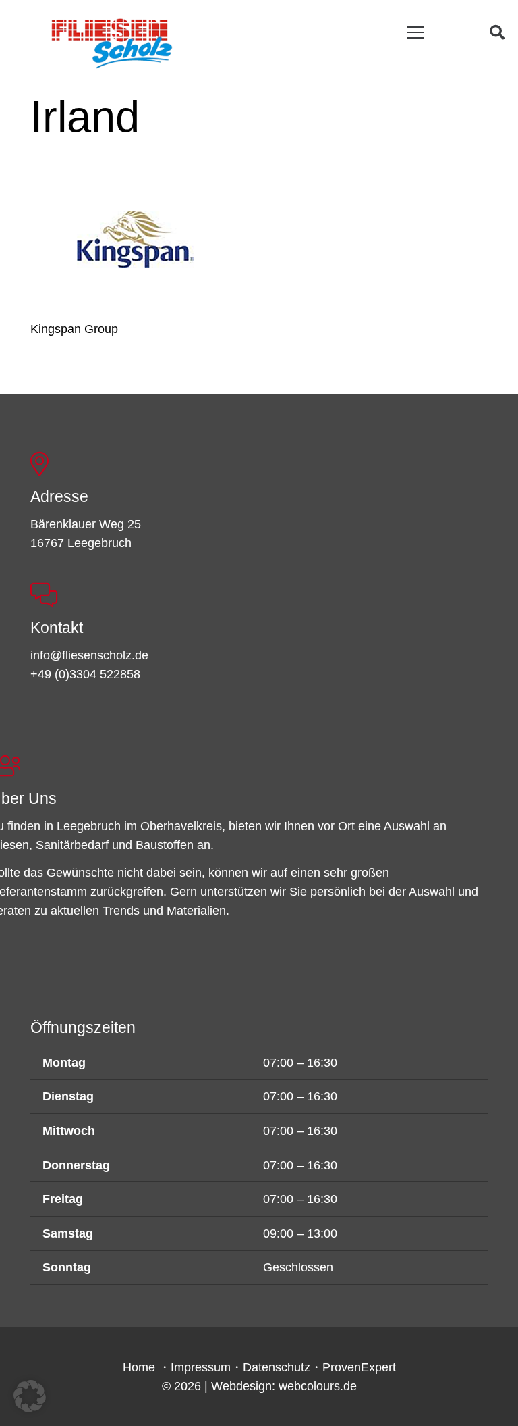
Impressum (201, 1367)
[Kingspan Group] (135, 240)
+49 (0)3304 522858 (85, 674)
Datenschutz (276, 1367)
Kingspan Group (74, 329)
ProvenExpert (359, 1367)
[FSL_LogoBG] (112, 41)
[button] (415, 32)
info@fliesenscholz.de (89, 655)
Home (139, 1367)
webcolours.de (318, 1386)
